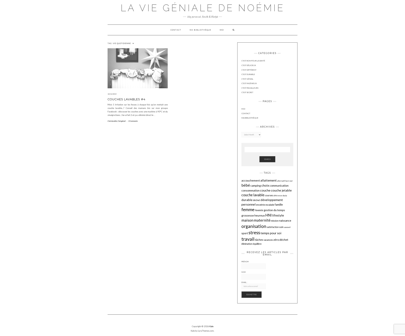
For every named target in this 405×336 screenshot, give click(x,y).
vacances (268, 240)
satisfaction (273, 227)
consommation (250, 190)
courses (269, 195)
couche (265, 190)
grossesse (247, 215)
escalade (269, 204)
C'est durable (112, 121)
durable (246, 200)
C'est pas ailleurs (249, 88)
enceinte (260, 204)
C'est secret (247, 92)
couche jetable (281, 190)
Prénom (245, 262)
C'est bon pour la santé (253, 61)
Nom (243, 272)
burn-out (289, 181)
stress (254, 232)
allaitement (268, 180)
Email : (244, 282)
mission (275, 220)
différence (278, 196)
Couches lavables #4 (126, 99)
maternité (262, 220)
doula (285, 196)
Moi (222, 30)
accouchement (250, 180)
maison (247, 220)
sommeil (287, 227)
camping (255, 185)
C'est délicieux (248, 65)
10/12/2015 (112, 94)
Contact (176, 30)
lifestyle (278, 215)
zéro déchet (280, 239)
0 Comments (133, 121)
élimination (246, 243)
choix (265, 185)
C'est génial (122, 121)
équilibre (257, 243)
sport (244, 233)
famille (279, 204)
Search (267, 159)
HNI (268, 215)
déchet (256, 200)
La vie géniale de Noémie (203, 7)
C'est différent (248, 70)
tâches (259, 239)
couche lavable (252, 195)
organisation (253, 226)
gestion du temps (274, 210)
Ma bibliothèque (200, 30)
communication (279, 185)
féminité (259, 210)
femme (247, 209)
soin (281, 227)
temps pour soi (271, 233)
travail (247, 239)
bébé (245, 185)
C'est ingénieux (249, 83)
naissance (285, 220)
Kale (211, 326)
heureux (259, 215)
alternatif (281, 181)
